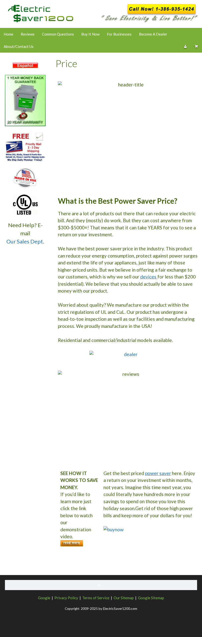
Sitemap (127, 598)
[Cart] (196, 46)
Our (117, 598)
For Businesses (119, 34)
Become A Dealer (153, 34)
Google (44, 598)
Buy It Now (90, 34)
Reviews (27, 34)
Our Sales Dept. (25, 241)
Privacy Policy (66, 598)
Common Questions (58, 34)
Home (8, 34)
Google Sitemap (151, 598)
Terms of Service (95, 598)
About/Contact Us (19, 46)
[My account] (185, 46)
